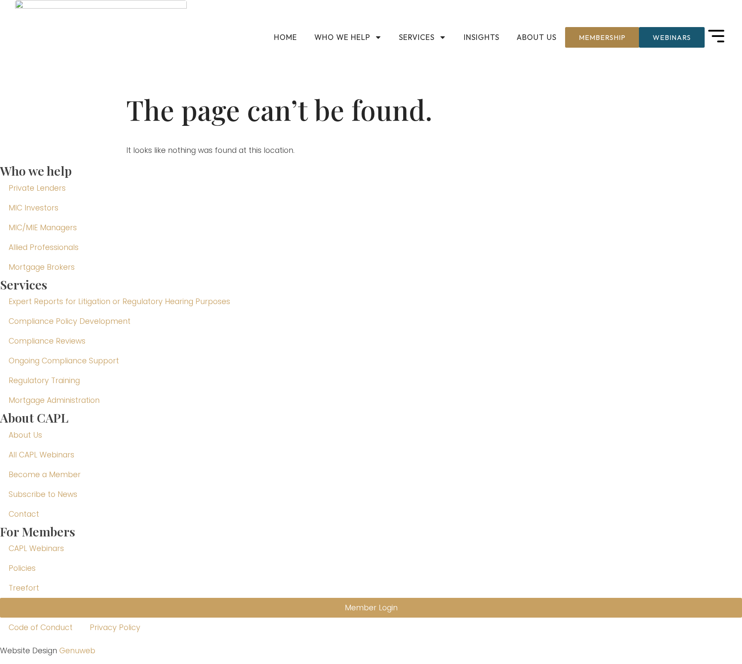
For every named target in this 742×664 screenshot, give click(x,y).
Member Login (371, 608)
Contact (24, 514)
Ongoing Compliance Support (64, 361)
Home (285, 37)
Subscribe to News (43, 494)
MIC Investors (33, 208)
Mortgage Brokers (42, 267)
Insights (481, 37)
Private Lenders (37, 188)
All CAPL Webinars (41, 455)
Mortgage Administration (54, 400)
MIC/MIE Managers (43, 227)
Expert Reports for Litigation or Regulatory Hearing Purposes (119, 301)
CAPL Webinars (36, 548)
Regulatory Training (44, 380)
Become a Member (45, 474)
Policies (22, 568)
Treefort (24, 588)
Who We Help (342, 37)
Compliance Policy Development (70, 321)
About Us (536, 37)
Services (417, 37)
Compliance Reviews (47, 341)
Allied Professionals (44, 247)
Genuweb (77, 651)
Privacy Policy (115, 627)
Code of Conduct (41, 627)
